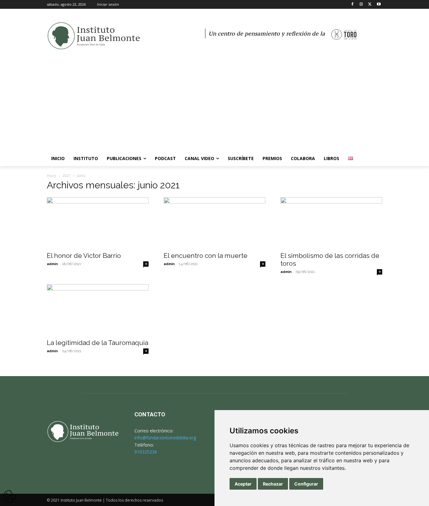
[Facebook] (352, 4)
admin (52, 264)
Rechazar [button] (273, 484)
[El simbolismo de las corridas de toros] (331, 222)
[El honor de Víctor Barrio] (98, 222)
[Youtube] (378, 4)
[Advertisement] (214, 104)
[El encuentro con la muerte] (214, 222)
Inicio (51, 175)
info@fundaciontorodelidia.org (165, 438)
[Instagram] (361, 4)
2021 (66, 175)
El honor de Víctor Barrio (84, 255)
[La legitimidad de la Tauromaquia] (98, 309)
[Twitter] (369, 4)
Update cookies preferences (9, 493)
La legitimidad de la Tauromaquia (97, 343)
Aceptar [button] (243, 484)
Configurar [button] (306, 484)
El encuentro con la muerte (205, 255)
